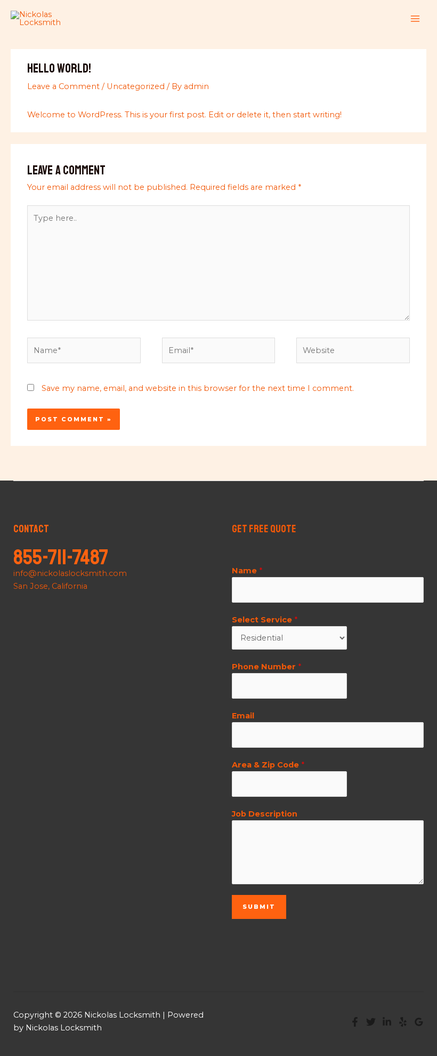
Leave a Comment (63, 86)
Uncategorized (136, 86)
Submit (259, 906)
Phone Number (266, 666)
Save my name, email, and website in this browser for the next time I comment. (198, 388)
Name (247, 570)
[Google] (419, 1022)
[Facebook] (355, 1022)
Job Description (264, 814)
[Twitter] (371, 1022)
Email (243, 716)
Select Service (264, 620)
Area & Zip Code (268, 765)
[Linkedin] (387, 1022)
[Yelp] (403, 1022)
